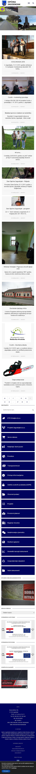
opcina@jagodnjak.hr (20, 714)
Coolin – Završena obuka (18, 345)
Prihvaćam (5, 771)
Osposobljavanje (18, 380)
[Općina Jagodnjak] (11, 3)
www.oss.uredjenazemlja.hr (18, 750)
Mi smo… (18, 152)
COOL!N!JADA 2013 (18, 62)
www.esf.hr (18, 746)
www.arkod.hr (18, 752)
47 (17, 402)
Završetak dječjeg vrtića (18, 308)
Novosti (22, 73)
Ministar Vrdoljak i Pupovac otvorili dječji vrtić (18, 268)
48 (22, 402)
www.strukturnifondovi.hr (18, 748)
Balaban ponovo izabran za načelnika (18, 113)
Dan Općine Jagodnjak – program (18, 208)
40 (25, 398)
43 (9, 402)
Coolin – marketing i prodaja (18, 97)
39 (21, 398)
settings (14, 768)
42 (4, 402)
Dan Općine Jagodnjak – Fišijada (18, 181)
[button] (2, 9)
